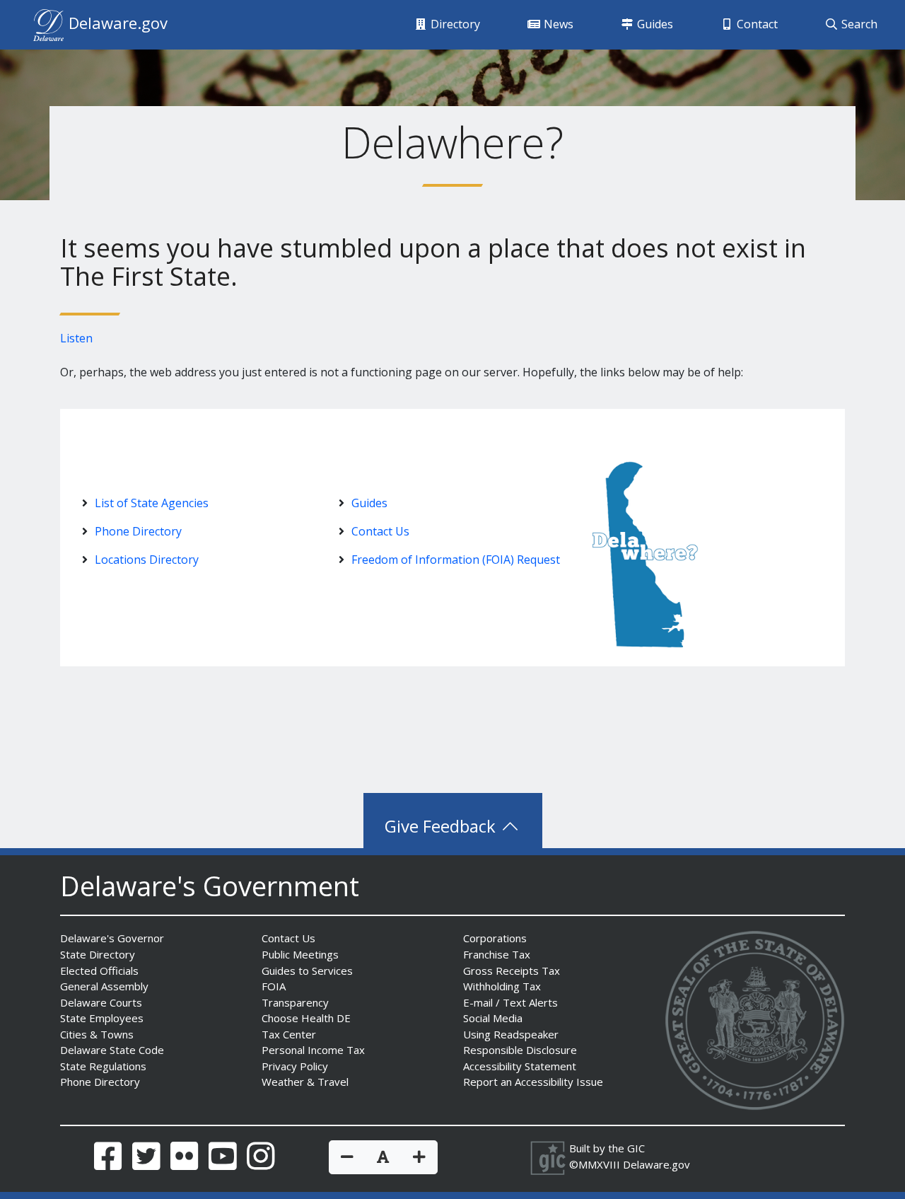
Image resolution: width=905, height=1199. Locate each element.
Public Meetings (300, 954)
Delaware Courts (101, 1002)
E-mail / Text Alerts (510, 1002)
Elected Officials (99, 970)
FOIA (274, 986)
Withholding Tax (502, 986)
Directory (454, 24)
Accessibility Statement (519, 1066)
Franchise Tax (496, 954)
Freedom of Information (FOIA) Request (455, 559)
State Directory (97, 954)
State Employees (102, 1018)
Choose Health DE (306, 1018)
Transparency (295, 1002)
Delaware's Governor (112, 938)
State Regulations (103, 1066)
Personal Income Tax (313, 1050)
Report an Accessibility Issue (533, 1082)
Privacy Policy (295, 1066)
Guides (653, 24)
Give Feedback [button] (442, 826)
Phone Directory (138, 531)
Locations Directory (147, 559)
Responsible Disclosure (520, 1050)
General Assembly (104, 986)
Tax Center (289, 1034)
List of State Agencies (152, 503)
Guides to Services (307, 970)
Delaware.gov (656, 1164)
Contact (756, 24)
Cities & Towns (97, 1034)
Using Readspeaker (511, 1034)
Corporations (495, 938)
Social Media (492, 1018)
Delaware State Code (112, 1050)
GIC (636, 1148)
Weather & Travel (305, 1082)
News (557, 24)
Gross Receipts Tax (511, 970)
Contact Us (380, 531)
